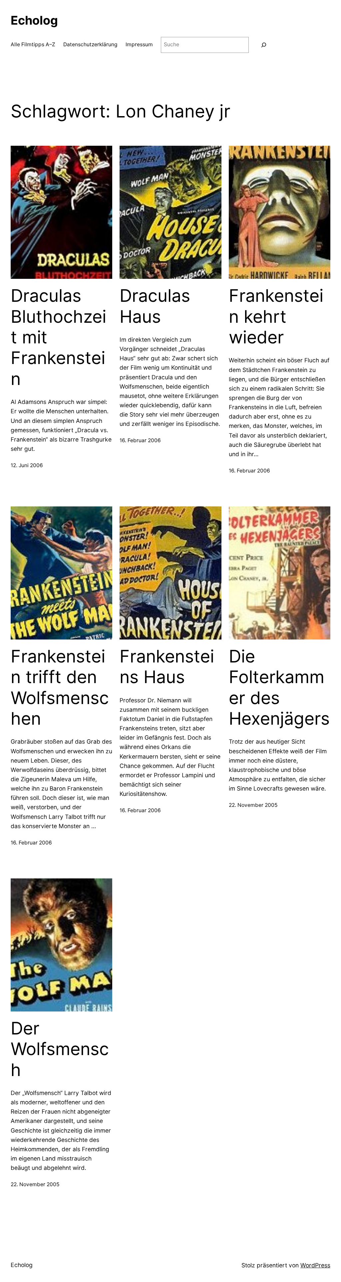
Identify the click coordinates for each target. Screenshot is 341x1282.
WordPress (315, 1265)
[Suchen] (263, 45)
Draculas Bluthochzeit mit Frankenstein (58, 337)
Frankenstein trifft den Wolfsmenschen (60, 687)
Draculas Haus (155, 306)
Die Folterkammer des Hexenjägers (279, 687)
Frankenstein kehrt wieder (276, 316)
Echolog (34, 20)
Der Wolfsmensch (60, 1049)
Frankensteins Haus (167, 666)
